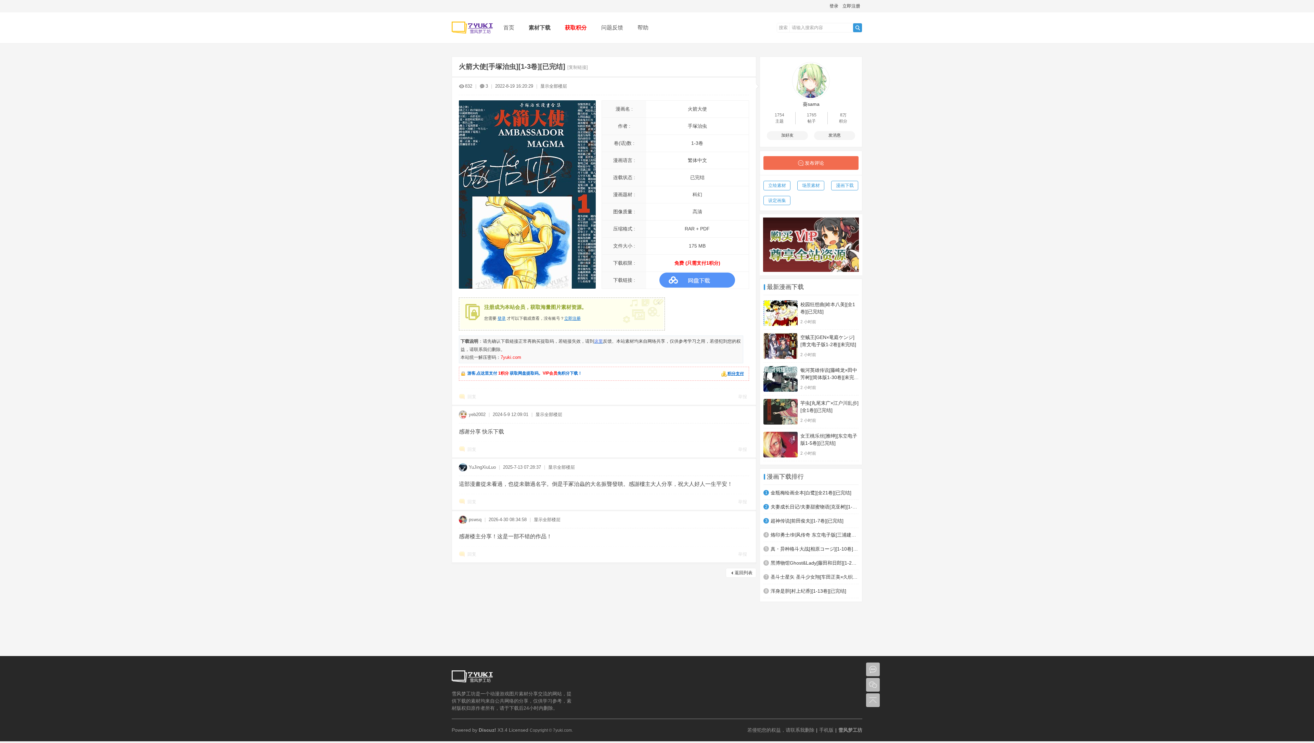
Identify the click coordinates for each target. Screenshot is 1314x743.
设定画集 (777, 200)
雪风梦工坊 (850, 730)
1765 (811, 115)
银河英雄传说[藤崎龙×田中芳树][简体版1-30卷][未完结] (828, 377)
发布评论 (814, 163)
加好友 (787, 135)
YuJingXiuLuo (482, 467)
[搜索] (857, 27)
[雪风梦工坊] (472, 38)
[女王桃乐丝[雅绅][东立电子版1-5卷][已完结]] (780, 444)
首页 (508, 27)
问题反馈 (612, 27)
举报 (742, 396)
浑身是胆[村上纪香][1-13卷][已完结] (808, 591)
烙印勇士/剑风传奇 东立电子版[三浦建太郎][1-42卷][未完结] (815, 535)
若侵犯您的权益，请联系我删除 (780, 730)
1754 (779, 115)
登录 (833, 6)
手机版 (826, 730)
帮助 (642, 27)
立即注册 (851, 6)
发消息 (834, 135)
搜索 (783, 27)
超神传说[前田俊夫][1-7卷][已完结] (807, 521)
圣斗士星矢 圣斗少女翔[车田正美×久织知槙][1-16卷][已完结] (815, 577)
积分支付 (735, 373)
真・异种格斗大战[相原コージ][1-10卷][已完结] (815, 549)
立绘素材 (777, 185)
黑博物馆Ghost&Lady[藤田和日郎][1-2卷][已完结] (815, 563)
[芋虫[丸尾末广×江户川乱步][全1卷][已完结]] (780, 412)
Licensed (518, 730)
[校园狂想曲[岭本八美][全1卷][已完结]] (780, 313)
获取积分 (576, 27)
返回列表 (743, 572)
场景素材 (811, 185)
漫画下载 (845, 185)
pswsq (475, 519)
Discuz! (487, 730)
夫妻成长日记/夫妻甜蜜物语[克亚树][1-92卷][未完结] (815, 506)
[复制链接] (577, 67)
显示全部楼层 (553, 86)
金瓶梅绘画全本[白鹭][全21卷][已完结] (811, 492)
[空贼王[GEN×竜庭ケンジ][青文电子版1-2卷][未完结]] (780, 346)
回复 (471, 396)
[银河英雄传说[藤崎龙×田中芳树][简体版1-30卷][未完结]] (780, 379)
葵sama (811, 104)
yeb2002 (477, 414)
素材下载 (540, 27)
